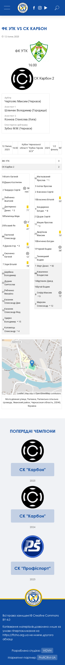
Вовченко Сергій (45, 192)
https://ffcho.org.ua (16, 635)
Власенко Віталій (45, 199)
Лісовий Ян (9, 225)
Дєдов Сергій (43, 216)
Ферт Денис (43, 266)
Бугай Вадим (43, 287)
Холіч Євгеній (11, 176)
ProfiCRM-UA (47, 657)
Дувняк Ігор (10, 246)
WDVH (47, 650)
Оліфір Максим (44, 293)
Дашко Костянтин (13, 182)
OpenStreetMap (42, 393)
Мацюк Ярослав (45, 222)
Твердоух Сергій (12, 190)
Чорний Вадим (44, 249)
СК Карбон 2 (8, 167)
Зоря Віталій (10, 264)
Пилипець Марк (12, 216)
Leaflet (20, 393)
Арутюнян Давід (45, 281)
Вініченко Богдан (45, 241)
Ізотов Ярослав (44, 186)
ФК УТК (6, 161)
